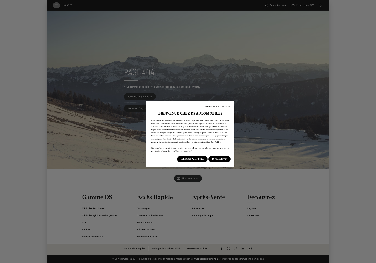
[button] (218, 107)
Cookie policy (160, 151)
